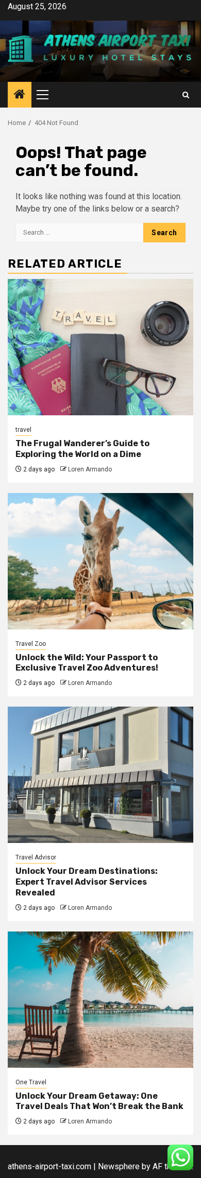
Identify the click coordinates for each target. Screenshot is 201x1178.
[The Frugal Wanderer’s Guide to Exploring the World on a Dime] (100, 347)
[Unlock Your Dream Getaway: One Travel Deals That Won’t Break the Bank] (100, 999)
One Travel (30, 1082)
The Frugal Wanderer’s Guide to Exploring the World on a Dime (82, 448)
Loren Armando (90, 469)
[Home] (19, 95)
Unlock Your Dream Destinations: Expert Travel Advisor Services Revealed (86, 882)
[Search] (185, 95)
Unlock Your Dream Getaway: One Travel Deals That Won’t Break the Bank (99, 1101)
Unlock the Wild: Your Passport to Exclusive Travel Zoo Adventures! (86, 663)
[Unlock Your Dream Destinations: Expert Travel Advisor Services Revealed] (100, 775)
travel (23, 429)
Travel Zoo (30, 643)
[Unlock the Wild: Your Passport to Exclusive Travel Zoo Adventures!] (100, 561)
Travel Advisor (35, 857)
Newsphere (119, 1166)
